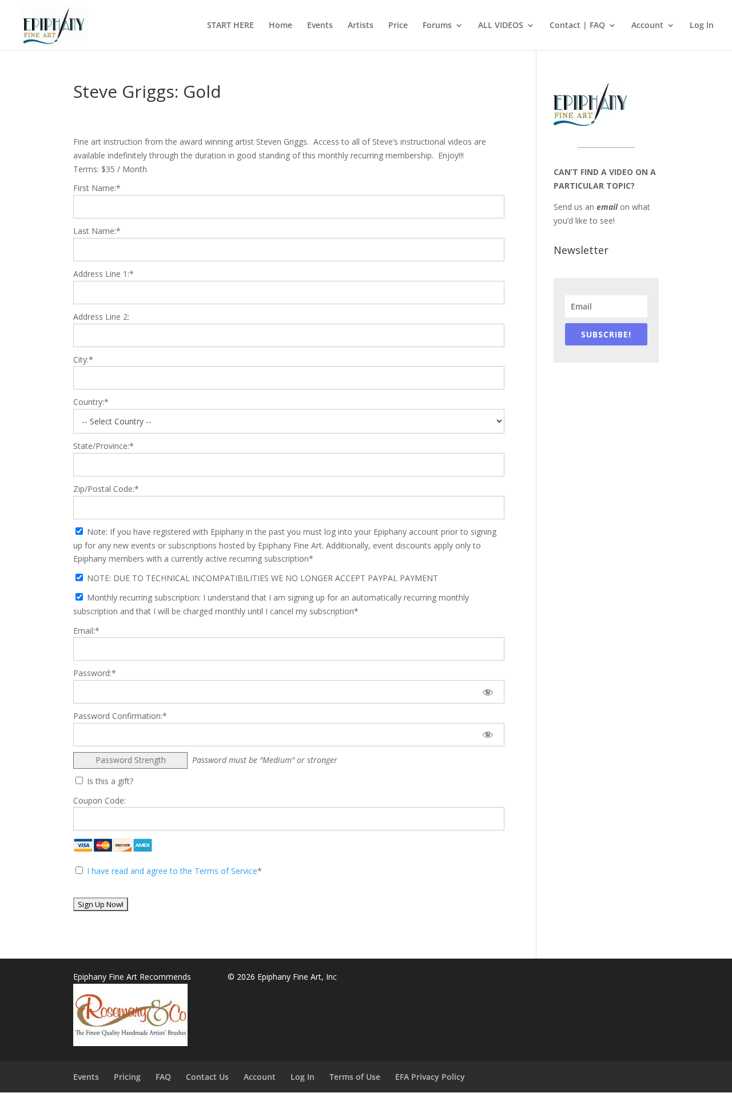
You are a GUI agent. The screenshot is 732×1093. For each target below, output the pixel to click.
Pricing (127, 1076)
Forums (437, 25)
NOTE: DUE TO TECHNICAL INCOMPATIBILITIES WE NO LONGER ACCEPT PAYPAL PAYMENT (261, 578)
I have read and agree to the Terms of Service (172, 870)
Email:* (86, 630)
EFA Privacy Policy (430, 1076)
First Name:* (97, 187)
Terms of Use (354, 1076)
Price (398, 25)
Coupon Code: (99, 800)
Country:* (91, 401)
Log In (702, 25)
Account (647, 25)
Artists (360, 25)
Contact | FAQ (577, 25)
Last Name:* (97, 230)
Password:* (94, 672)
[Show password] (488, 692)
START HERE (230, 25)
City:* (83, 359)
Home (280, 25)
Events (320, 25)
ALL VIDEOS (500, 25)
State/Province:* (103, 445)
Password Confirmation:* (120, 715)
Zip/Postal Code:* (106, 488)
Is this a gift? (109, 781)
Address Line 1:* (103, 273)
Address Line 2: (101, 316)
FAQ (163, 1076)
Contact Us (207, 1076)
